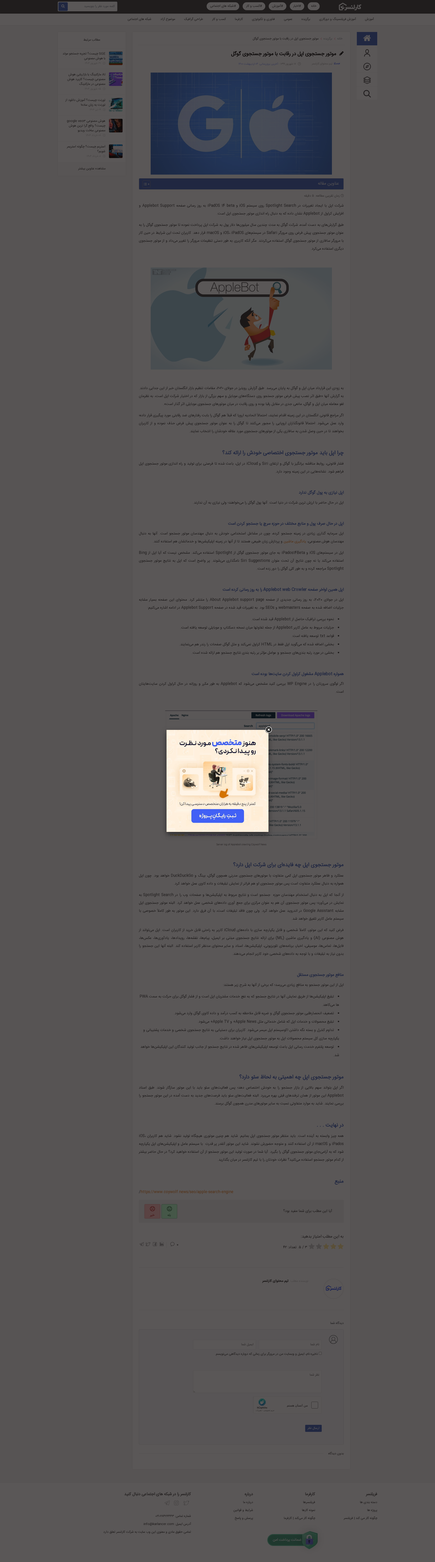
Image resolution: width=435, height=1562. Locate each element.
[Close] (268, 730)
